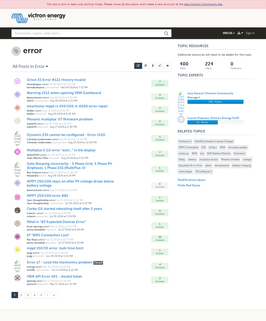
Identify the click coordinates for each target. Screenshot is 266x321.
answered (40, 113)
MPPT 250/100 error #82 (47, 196)
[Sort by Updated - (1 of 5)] (138, 66)
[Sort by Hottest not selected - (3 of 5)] (152, 66)
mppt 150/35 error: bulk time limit (55, 248)
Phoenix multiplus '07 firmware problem (60, 119)
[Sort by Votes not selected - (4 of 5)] (160, 66)
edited (42, 175)
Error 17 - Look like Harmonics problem (60, 262)
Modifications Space (192, 180)
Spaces (228, 33)
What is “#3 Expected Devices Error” (56, 222)
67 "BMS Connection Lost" (48, 235)
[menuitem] (138, 66)
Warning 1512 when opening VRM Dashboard (64, 93)
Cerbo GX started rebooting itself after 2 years (64, 209)
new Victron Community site (203, 4)
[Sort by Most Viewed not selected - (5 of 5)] (167, 66)
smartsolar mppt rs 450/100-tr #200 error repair (67, 106)
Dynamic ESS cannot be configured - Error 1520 (66, 135)
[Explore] (240, 33)
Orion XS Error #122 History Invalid (56, 80)
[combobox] (91, 33)
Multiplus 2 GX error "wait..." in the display (61, 150)
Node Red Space (189, 185)
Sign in (250, 33)
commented (52, 87)
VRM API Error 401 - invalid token (54, 276)
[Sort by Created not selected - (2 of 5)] (145, 66)
